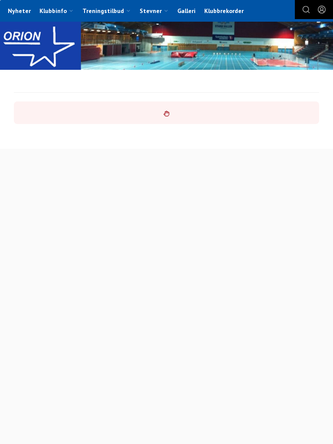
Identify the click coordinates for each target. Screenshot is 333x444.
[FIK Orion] (166, 47)
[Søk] (306, 9)
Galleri (186, 11)
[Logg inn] (322, 9)
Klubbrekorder (224, 11)
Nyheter (19, 11)
